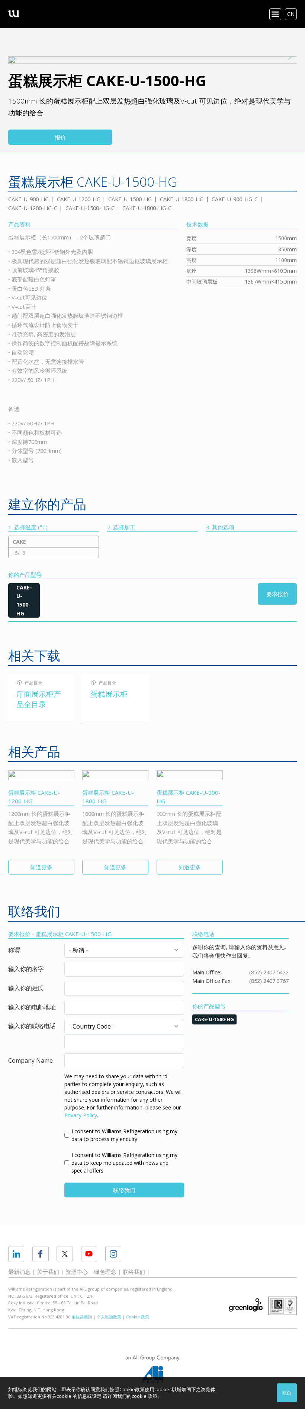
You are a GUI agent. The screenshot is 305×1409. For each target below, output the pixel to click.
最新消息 (19, 1271)
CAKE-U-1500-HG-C (90, 208)
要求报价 (277, 594)
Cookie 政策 (137, 1317)
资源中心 (76, 1271)
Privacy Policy (80, 1115)
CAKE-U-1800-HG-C (146, 208)
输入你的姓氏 (26, 988)
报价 (60, 137)
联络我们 (124, 1190)
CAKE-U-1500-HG (130, 199)
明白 (286, 1393)
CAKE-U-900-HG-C (235, 199)
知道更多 (41, 867)
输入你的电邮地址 (32, 1007)
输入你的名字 (26, 969)
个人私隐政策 (109, 1317)
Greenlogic (246, 1305)
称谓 (14, 950)
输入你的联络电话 (32, 1026)
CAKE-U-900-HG (28, 199)
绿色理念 (105, 1271)
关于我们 (48, 1271)
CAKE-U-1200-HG (78, 199)
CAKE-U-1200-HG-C (32, 208)
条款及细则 (81, 1317)
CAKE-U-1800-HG (181, 199)
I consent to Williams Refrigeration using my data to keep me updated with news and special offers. (124, 1162)
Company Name (30, 1060)
